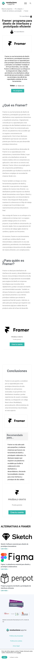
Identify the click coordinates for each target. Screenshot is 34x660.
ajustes (19, 652)
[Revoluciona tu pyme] (9, 3)
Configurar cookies (14, 657)
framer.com (21, 86)
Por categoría (18, 9)
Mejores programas (7, 9)
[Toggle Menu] (25, 3)
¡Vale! (4, 657)
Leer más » (4, 549)
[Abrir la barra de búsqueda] (30, 3)
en (16, 86)
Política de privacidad (16, 636)
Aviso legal (16, 646)
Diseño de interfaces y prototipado (12, 11)
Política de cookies (16, 641)
